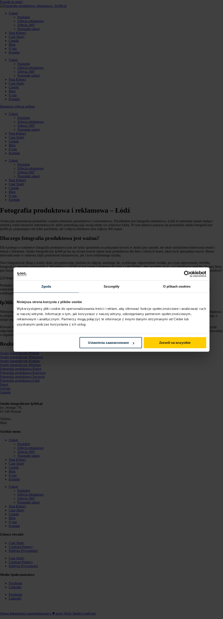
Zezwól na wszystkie (175, 342)
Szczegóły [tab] (112, 286)
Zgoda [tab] (46, 286)
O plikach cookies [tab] (177, 286)
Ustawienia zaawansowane (108, 342)
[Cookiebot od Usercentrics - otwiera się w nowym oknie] (187, 274)
